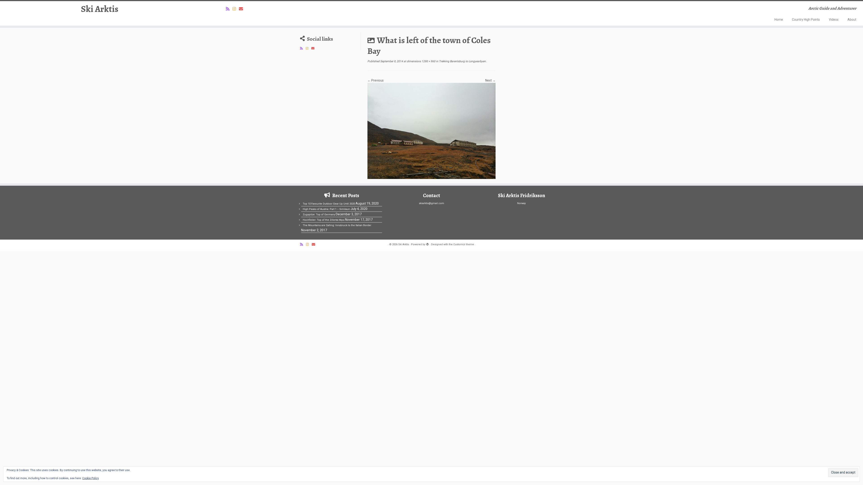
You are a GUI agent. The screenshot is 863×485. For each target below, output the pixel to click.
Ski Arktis (99, 9)
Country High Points (806, 19)
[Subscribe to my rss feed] (229, 9)
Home (778, 19)
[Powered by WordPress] (427, 243)
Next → (490, 80)
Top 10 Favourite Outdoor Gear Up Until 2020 (329, 203)
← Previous (375, 80)
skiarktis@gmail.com (431, 203)
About (851, 19)
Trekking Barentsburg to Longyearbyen (462, 61)
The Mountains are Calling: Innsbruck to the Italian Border (337, 225)
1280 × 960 (428, 61)
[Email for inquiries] (242, 9)
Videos (834, 19)
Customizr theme (463, 244)
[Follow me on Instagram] (235, 9)
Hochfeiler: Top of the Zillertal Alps (323, 219)
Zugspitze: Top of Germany (319, 214)
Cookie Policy (90, 478)
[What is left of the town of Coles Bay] (431, 130)
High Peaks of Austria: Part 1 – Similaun (326, 209)
